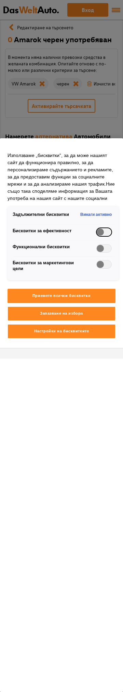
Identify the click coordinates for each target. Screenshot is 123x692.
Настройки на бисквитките (61, 331)
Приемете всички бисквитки (61, 296)
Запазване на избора (61, 313)
